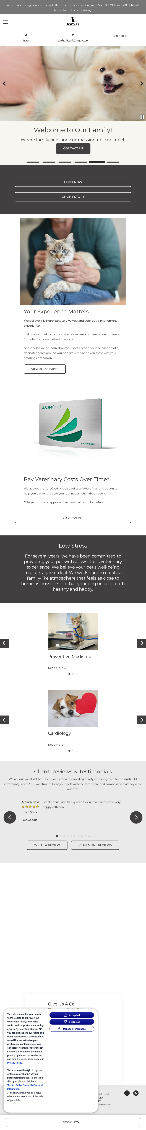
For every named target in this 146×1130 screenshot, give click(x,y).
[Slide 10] (89, 836)
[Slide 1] (33, 162)
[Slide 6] (113, 162)
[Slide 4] (81, 162)
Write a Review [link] (47, 845)
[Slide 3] (65, 162)
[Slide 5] (97, 162)
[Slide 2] (49, 162)
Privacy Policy (14, 1062)
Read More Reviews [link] (95, 845)
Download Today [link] (73, 151)
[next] (141, 83)
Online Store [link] (73, 196)
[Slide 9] (85, 836)
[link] (73, 21)
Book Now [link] (73, 182)
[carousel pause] (142, 117)
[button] (5, 22)
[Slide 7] (78, 836)
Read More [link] (55, 668)
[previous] (4, 83)
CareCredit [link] (73, 518)
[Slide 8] (82, 836)
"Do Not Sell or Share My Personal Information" (25, 1087)
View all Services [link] (44, 369)
